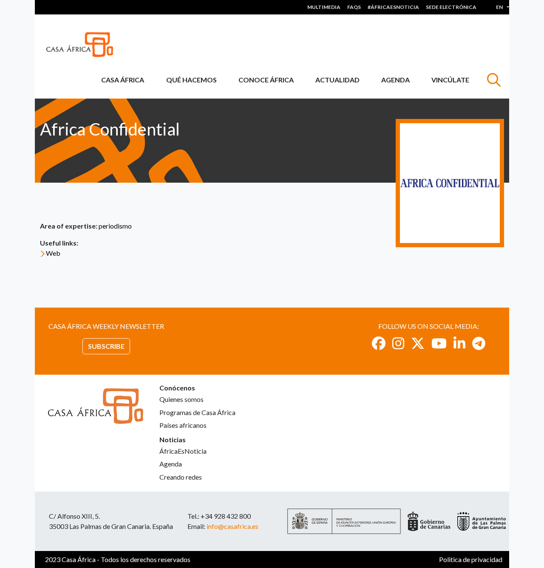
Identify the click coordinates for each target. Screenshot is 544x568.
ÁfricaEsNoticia (183, 451)
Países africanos (183, 425)
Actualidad (337, 80)
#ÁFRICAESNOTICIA (393, 7)
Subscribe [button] (106, 346)
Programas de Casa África (197, 412)
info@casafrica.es (232, 526)
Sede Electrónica (451, 7)
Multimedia (323, 7)
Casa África (122, 80)
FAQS (354, 7)
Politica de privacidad (470, 559)
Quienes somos (181, 399)
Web (53, 253)
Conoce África (266, 80)
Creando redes (180, 477)
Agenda (395, 80)
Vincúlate (450, 80)
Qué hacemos (191, 80)
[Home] (83, 44)
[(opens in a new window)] (378, 343)
